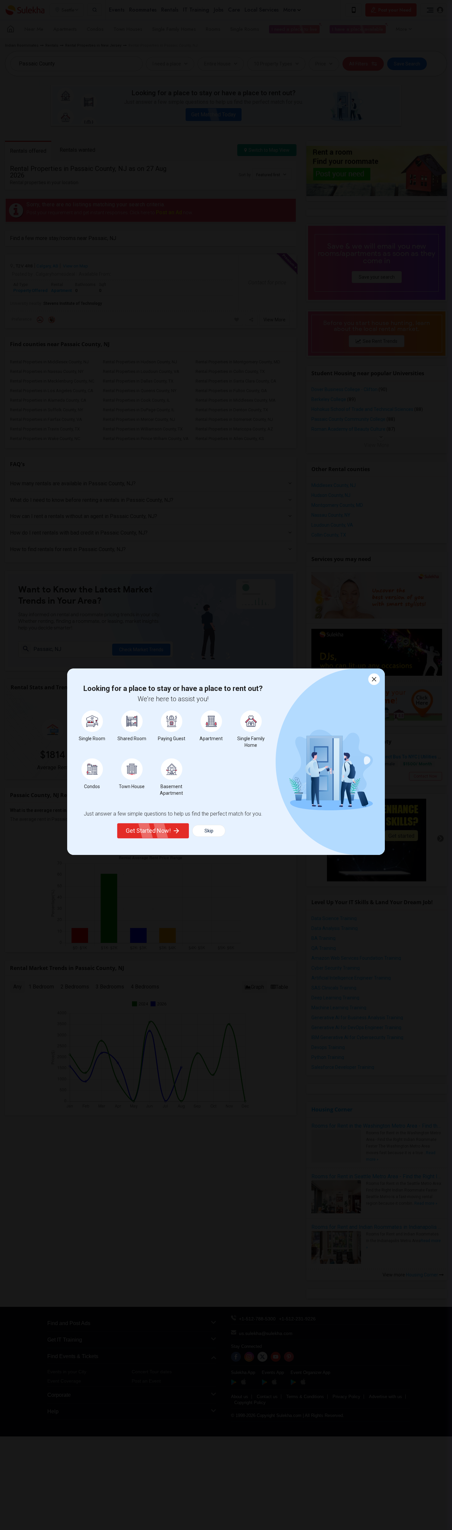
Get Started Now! (148, 830)
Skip (208, 830)
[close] (374, 679)
